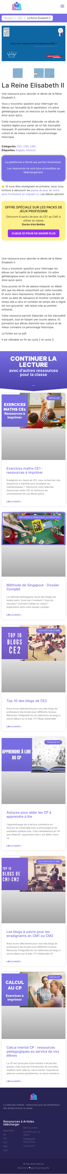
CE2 (20, 17)
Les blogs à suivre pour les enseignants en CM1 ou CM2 (30, 934)
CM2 (33, 146)
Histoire (31, 150)
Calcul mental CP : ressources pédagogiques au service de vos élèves (33, 1051)
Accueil (8, 17)
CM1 (25, 146)
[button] (62, 6)
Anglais (20, 150)
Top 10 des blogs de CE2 (27, 701)
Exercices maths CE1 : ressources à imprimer (25, 470)
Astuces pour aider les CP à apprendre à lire (29, 814)
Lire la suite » (14, 501)
